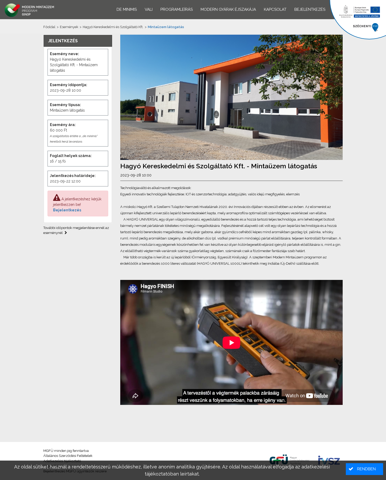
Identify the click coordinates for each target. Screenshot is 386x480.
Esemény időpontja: (68, 85)
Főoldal (49, 27)
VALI (149, 9)
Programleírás (176, 9)
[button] (364, 469)
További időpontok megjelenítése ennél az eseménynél (76, 230)
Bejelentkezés (67, 210)
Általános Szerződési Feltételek (67, 456)
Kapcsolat (275, 9)
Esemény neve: (64, 54)
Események (69, 27)
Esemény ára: (63, 125)
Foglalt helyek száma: (71, 156)
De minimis (127, 9)
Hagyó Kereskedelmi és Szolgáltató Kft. (113, 27)
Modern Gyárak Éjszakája (228, 9)
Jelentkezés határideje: (73, 176)
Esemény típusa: (65, 105)
